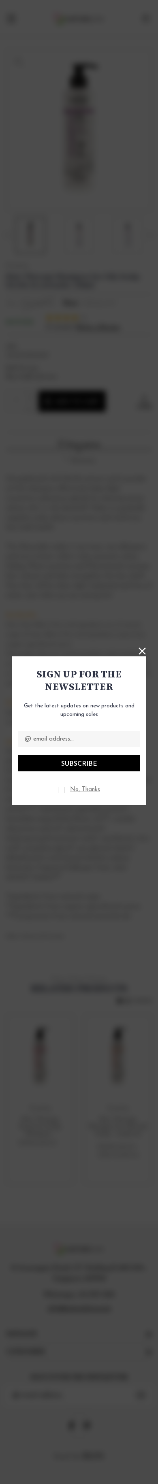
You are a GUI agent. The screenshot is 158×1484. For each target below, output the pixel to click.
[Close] (142, 650)
